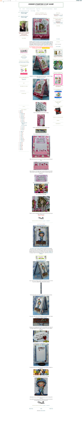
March (22, 138)
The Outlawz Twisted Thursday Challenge (36, 248)
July (21, 132)
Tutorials (38, 10)
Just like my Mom (24, 125)
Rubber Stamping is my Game (41, 4)
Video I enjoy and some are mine (24, 10)
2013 (20, 144)
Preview (54, 23)
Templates (55, 8)
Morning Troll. (45, 44)
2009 (21, 149)
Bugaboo (50, 251)
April (21, 136)
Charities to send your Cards (30, 8)
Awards (23, 8)
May (21, 135)
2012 (20, 145)
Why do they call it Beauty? (24, 123)
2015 (20, 112)
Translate (61, 15)
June (21, 134)
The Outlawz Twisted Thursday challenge (42, 41)
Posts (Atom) (43, 410)
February (22, 139)
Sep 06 (22, 126)
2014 (20, 142)
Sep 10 (22, 121)
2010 (20, 148)
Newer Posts (31, 408)
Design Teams (38, 8)
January (22, 141)
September (22, 117)
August (22, 131)
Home (20, 8)
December (22, 113)
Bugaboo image (48, 42)
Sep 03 (22, 128)
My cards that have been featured (47, 8)
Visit (58, 46)
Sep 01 (22, 129)
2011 (20, 146)
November (22, 115)
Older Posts (51, 408)
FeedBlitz (61, 23)
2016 (20, 111)
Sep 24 (22, 118)
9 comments (48, 405)
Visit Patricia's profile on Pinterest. (24, 62)
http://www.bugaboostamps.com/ (41, 54)
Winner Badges (33, 10)
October (22, 116)
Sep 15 (22, 120)
